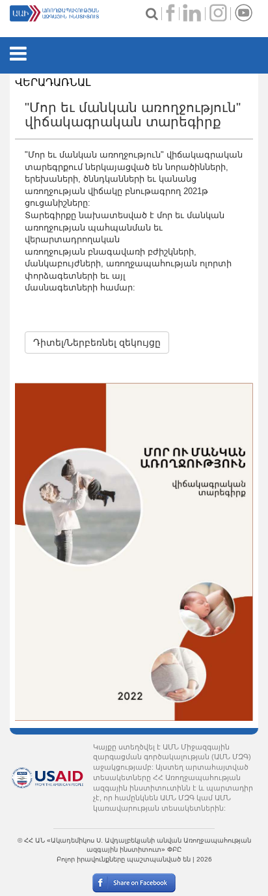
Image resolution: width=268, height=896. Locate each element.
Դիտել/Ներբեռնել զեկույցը (97, 342)
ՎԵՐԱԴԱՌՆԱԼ (53, 82)
